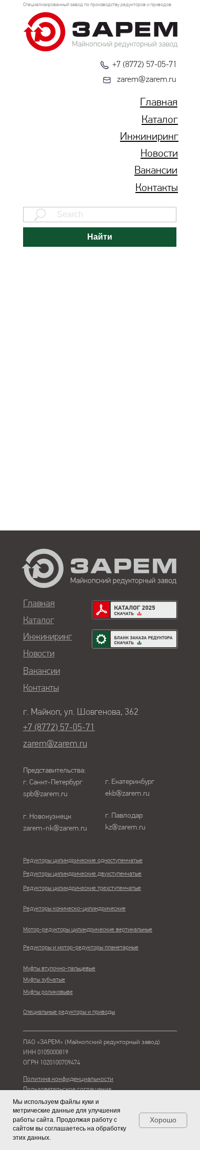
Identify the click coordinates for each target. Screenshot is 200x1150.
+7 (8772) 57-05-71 (144, 64)
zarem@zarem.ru (146, 79)
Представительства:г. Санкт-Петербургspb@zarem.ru (54, 782)
